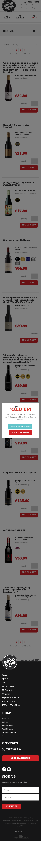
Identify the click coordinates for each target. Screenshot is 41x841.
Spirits (5, 679)
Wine (4, 675)
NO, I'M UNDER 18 (20, 432)
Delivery (5, 722)
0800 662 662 (13, 749)
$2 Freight (7, 690)
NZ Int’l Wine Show (11, 705)
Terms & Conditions (9, 732)
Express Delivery (8, 725)
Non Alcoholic (9, 702)
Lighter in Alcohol (11, 698)
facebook (4, 769)
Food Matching (7, 729)
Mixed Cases (8, 687)
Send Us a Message (20, 758)
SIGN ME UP (11, 807)
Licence (4, 736)
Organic (6, 694)
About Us (5, 718)
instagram (9, 769)
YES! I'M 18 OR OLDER (20, 426)
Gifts (4, 683)
